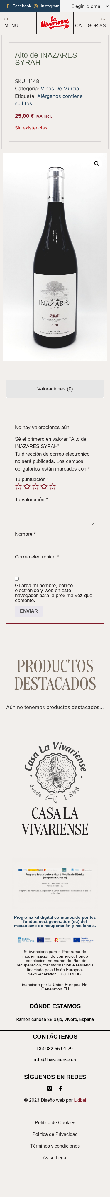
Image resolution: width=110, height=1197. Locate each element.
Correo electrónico (37, 556)
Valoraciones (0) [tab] (55, 389)
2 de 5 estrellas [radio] (27, 486)
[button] (97, 163)
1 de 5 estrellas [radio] (18, 486)
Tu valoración (31, 499)
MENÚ (11, 25)
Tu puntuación (32, 479)
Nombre (25, 534)
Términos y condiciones (55, 1146)
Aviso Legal (55, 1157)
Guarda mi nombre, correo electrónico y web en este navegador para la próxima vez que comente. (53, 593)
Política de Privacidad (55, 1134)
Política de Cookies (55, 1122)
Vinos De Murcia (60, 88)
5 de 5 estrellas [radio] (52, 486)
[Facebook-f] (60, 1088)
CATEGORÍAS (90, 25)
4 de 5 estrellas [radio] (44, 486)
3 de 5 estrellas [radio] (35, 486)
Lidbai (80, 1100)
